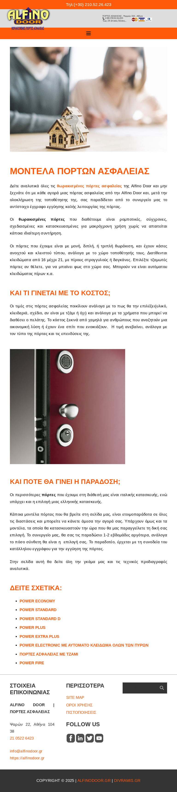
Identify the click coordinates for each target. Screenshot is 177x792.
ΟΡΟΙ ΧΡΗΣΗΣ (79, 705)
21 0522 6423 (22, 738)
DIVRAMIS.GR (127, 780)
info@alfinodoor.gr (26, 751)
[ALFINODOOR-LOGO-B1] (28, 18)
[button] (88, 33)
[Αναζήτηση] (161, 688)
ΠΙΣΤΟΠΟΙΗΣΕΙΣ (81, 712)
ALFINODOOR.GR (94, 780)
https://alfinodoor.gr (27, 758)
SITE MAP (75, 697)
